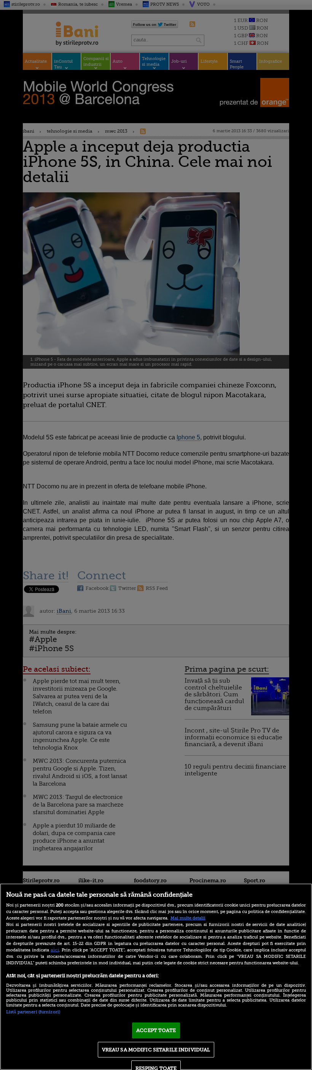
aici (55, 950)
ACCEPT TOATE (156, 1030)
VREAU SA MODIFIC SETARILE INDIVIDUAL (156, 1050)
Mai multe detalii (187, 918)
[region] (156, 976)
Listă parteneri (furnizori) (33, 1012)
